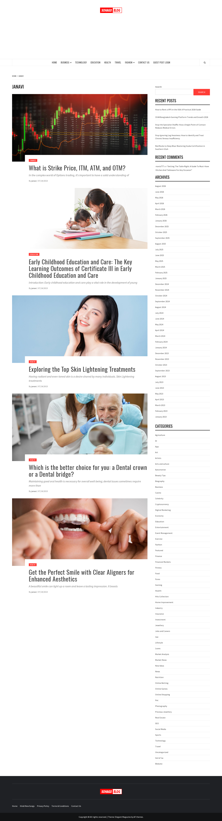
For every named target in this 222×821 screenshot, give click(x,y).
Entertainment (162, 527)
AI (156, 441)
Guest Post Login (161, 62)
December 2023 (162, 353)
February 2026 (161, 215)
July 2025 (159, 249)
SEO (157, 723)
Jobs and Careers (162, 631)
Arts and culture (162, 464)
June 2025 (159, 255)
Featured (159, 550)
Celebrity (159, 498)
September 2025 (162, 238)
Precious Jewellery (163, 712)
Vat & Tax (159, 758)
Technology (81, 62)
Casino (158, 492)
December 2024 (162, 284)
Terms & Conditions (60, 806)
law (156, 637)
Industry (159, 608)
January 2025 (161, 278)
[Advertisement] (111, 40)
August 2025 (160, 243)
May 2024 (159, 324)
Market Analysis (162, 654)
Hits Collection (162, 596)
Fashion (128, 62)
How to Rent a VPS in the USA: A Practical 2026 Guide (178, 109)
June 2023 (159, 388)
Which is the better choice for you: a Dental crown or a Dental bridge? (88, 470)
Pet (156, 700)
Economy (159, 515)
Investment (160, 619)
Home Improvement (164, 602)
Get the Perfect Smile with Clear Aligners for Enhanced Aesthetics (81, 575)
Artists (158, 458)
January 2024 (161, 347)
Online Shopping (162, 694)
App (157, 446)
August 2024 (160, 307)
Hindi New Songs (27, 806)
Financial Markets (163, 562)
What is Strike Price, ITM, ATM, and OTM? (77, 167)
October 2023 (161, 365)
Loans (157, 648)
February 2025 (161, 272)
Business (65, 62)
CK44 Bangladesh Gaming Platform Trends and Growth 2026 (181, 117)
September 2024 (162, 301)
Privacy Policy (43, 806)
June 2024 (159, 318)
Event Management (164, 533)
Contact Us (143, 62)
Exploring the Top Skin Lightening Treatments (82, 369)
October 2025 (161, 232)
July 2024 (159, 313)
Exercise (158, 539)
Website (158, 763)
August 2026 (160, 186)
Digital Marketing (163, 510)
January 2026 (161, 220)
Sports (158, 735)
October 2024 (161, 295)
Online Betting (161, 683)
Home (54, 62)
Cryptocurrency (162, 504)
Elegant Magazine (123, 817)
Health (107, 62)
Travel (118, 62)
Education (95, 62)
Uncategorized (161, 752)
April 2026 (159, 203)
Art (156, 452)
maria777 (160, 166)
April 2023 (159, 399)
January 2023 (161, 416)
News (157, 671)
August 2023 (160, 376)
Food (157, 573)
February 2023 (161, 411)
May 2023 (159, 393)
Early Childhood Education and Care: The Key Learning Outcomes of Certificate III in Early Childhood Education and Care (80, 268)
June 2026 (159, 192)
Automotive (160, 469)
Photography (161, 706)
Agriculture (160, 435)
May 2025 (159, 261)
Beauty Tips (160, 475)
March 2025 (160, 267)
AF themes (138, 817)
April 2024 (159, 330)
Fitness (158, 567)
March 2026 (160, 209)
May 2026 (159, 197)
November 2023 (162, 359)
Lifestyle (159, 642)
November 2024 (162, 290)
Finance (33, 160)
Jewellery (159, 625)
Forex (157, 579)
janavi (34, 181)
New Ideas (159, 665)
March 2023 (160, 405)
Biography (159, 481)
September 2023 (162, 370)
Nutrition (159, 677)
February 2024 (161, 341)
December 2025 (162, 226)
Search (158, 86)
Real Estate (160, 717)
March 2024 (160, 336)
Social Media (160, 729)
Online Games (161, 688)
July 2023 (159, 382)
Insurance (159, 614)
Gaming (158, 585)
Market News (161, 660)
